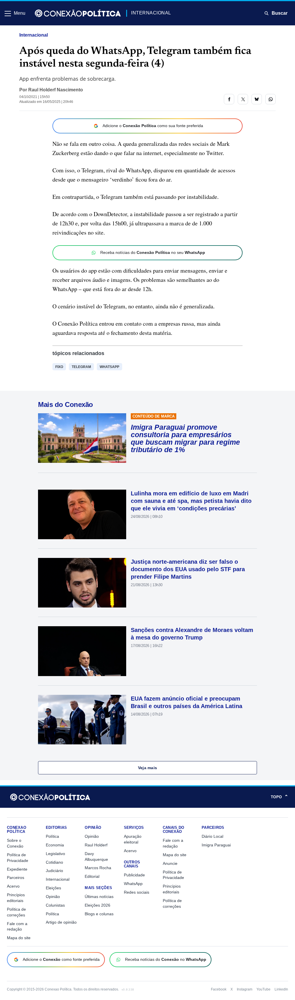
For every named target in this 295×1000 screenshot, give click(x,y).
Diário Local (212, 836)
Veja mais (147, 767)
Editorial (92, 876)
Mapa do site (19, 937)
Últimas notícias (99, 896)
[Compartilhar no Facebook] (229, 99)
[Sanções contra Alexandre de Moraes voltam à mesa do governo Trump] (82, 651)
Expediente (17, 869)
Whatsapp (109, 367)
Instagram (244, 989)
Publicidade (134, 875)
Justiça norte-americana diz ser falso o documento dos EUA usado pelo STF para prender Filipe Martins (188, 569)
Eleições (53, 888)
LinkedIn (281, 989)
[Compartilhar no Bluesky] (256, 99)
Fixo (59, 367)
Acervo (13, 886)
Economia (55, 845)
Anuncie (170, 863)
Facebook (218, 989)
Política (52, 836)
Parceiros (15, 877)
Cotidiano (54, 862)
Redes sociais (136, 892)
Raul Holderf (96, 845)
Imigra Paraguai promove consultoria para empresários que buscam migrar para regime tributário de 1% (185, 438)
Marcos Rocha (98, 867)
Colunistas (55, 905)
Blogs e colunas (99, 914)
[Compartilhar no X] (243, 99)
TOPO (279, 797)
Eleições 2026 (97, 905)
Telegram (81, 367)
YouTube (263, 989)
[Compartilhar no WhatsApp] (270, 99)
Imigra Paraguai (216, 845)
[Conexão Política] (78, 13)
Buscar (280, 13)
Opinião (53, 896)
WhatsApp (133, 883)
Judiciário (54, 870)
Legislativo (55, 853)
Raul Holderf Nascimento (55, 89)
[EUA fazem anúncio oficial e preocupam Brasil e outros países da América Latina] (82, 719)
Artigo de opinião (61, 922)
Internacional (33, 35)
